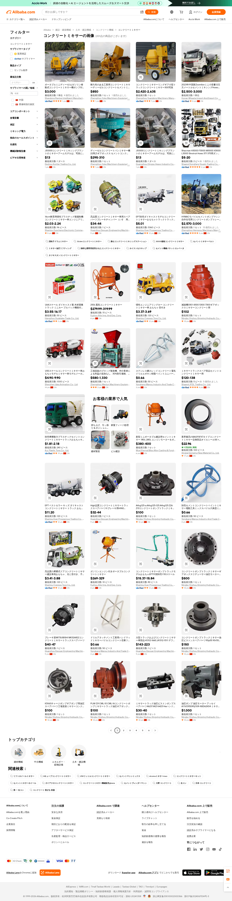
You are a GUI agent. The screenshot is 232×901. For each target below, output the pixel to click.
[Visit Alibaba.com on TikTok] (220, 849)
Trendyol (149, 886)
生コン (183, 783)
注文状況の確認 (194, 824)
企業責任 (10, 824)
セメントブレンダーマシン (135, 783)
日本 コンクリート (203, 783)
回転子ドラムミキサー (58, 241)
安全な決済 (56, 812)
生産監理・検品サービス (63, 836)
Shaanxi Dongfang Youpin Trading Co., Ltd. (201, 164)
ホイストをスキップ (138, 248)
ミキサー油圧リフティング (60, 248)
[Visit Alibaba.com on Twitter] (201, 849)
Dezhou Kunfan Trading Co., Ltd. (60, 164)
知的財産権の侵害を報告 (154, 836)
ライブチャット (149, 818)
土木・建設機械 (83, 30)
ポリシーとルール (60, 842)
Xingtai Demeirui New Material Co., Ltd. (200, 453)
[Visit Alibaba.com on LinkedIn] (195, 849)
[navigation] (24, 381)
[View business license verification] (144, 896)
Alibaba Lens (13, 872)
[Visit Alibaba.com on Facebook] (189, 849)
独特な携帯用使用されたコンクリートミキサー (100, 248)
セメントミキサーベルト (203, 241)
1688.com (83, 886)
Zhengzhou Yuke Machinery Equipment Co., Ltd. (110, 98)
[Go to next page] (155, 730)
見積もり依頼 (103, 818)
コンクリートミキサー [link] (129, 30)
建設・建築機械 (63, 30)
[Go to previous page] (111, 730)
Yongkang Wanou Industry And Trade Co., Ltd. (156, 384)
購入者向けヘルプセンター (155, 812)
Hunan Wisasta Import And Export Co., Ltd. (201, 98)
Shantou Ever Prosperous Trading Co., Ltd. (156, 230)
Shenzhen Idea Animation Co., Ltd (61, 384)
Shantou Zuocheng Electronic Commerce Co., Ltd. (65, 230)
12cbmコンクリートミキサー (89, 241)
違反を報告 (147, 842)
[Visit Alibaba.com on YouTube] (214, 849)
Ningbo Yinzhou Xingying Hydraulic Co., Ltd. (201, 318)
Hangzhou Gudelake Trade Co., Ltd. (62, 318)
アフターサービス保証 (62, 830)
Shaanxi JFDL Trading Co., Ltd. (196, 384)
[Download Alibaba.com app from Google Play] (215, 872)
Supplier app (128, 872)
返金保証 (55, 818)
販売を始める (193, 818)
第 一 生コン (18, 790)
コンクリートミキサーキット (188, 776)
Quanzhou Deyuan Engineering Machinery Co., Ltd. (110, 230)
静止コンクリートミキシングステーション (129, 241)
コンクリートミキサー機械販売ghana (99, 783)
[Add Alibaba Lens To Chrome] (50, 872)
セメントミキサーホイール (24, 783)
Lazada (116, 886)
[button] (142, 12)
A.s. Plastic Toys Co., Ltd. (57, 450)
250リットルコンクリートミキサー (95, 776)
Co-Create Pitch (14, 818)
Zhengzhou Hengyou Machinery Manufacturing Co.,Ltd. (201, 230)
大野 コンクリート (164, 783)
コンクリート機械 (104, 30)
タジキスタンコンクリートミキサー (64, 255)
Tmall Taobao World (100, 886)
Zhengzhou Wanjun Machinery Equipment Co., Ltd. (110, 384)
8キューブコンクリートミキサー (57, 776)
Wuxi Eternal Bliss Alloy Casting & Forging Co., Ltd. (156, 450)
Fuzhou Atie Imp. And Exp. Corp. (105, 315)
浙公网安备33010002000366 (167, 896)
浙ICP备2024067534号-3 (196, 896)
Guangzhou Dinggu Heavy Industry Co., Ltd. (156, 164)
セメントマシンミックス (129, 776)
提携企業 (191, 836)
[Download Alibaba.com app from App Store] (191, 872)
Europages (162, 886)
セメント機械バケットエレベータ (170, 248)
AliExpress (71, 886)
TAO (141, 886)
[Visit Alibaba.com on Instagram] (208, 849)
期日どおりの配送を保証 (63, 824)
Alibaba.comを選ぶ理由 (17, 812)
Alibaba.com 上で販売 (197, 812)
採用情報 (10, 830)
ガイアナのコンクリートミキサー (59, 783)
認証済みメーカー (105, 812)
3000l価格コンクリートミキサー (170, 241)
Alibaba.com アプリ (149, 872)
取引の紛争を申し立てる (154, 824)
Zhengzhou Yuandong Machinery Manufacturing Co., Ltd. (156, 98)
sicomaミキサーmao (158, 776)
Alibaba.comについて (17, 805)
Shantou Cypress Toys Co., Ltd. (151, 318)
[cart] (182, 12)
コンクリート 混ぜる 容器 (44, 790)
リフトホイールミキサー (23, 776)
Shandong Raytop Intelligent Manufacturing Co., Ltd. (65, 98)
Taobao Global (129, 886)
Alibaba (47, 30)
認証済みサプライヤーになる (201, 830)
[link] (228, 871)
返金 (144, 830)
